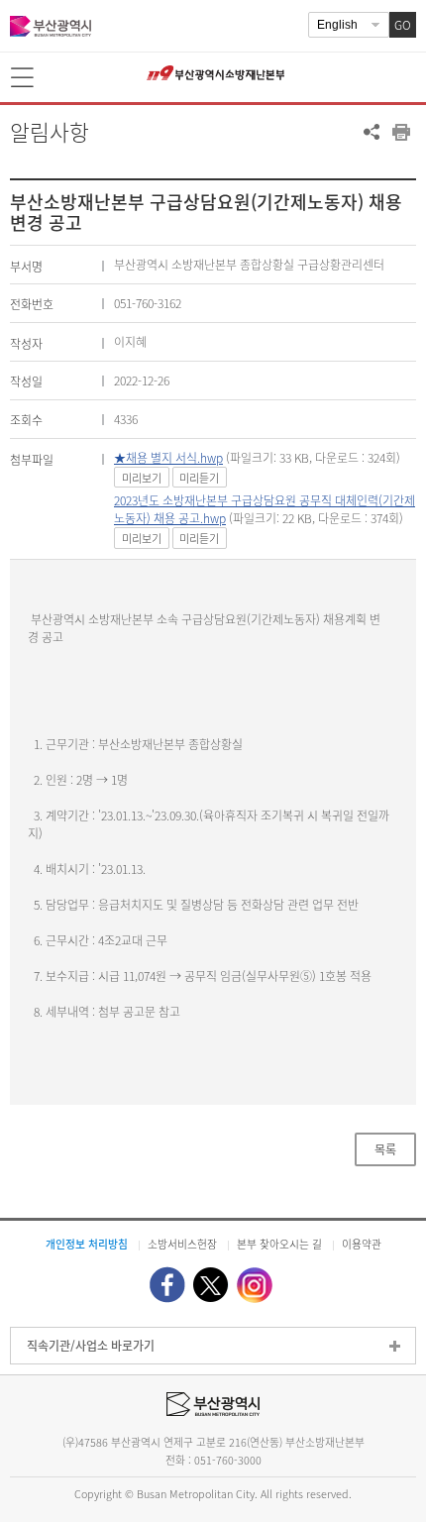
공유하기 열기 (371, 132)
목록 (385, 1149)
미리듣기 (199, 478)
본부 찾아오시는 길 (279, 1243)
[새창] (167, 1284)
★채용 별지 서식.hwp (168, 458)
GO (402, 25)
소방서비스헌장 (182, 1243)
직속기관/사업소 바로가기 (91, 1346)
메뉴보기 (24, 78)
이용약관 (361, 1243)
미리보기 (141, 478)
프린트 (401, 132)
